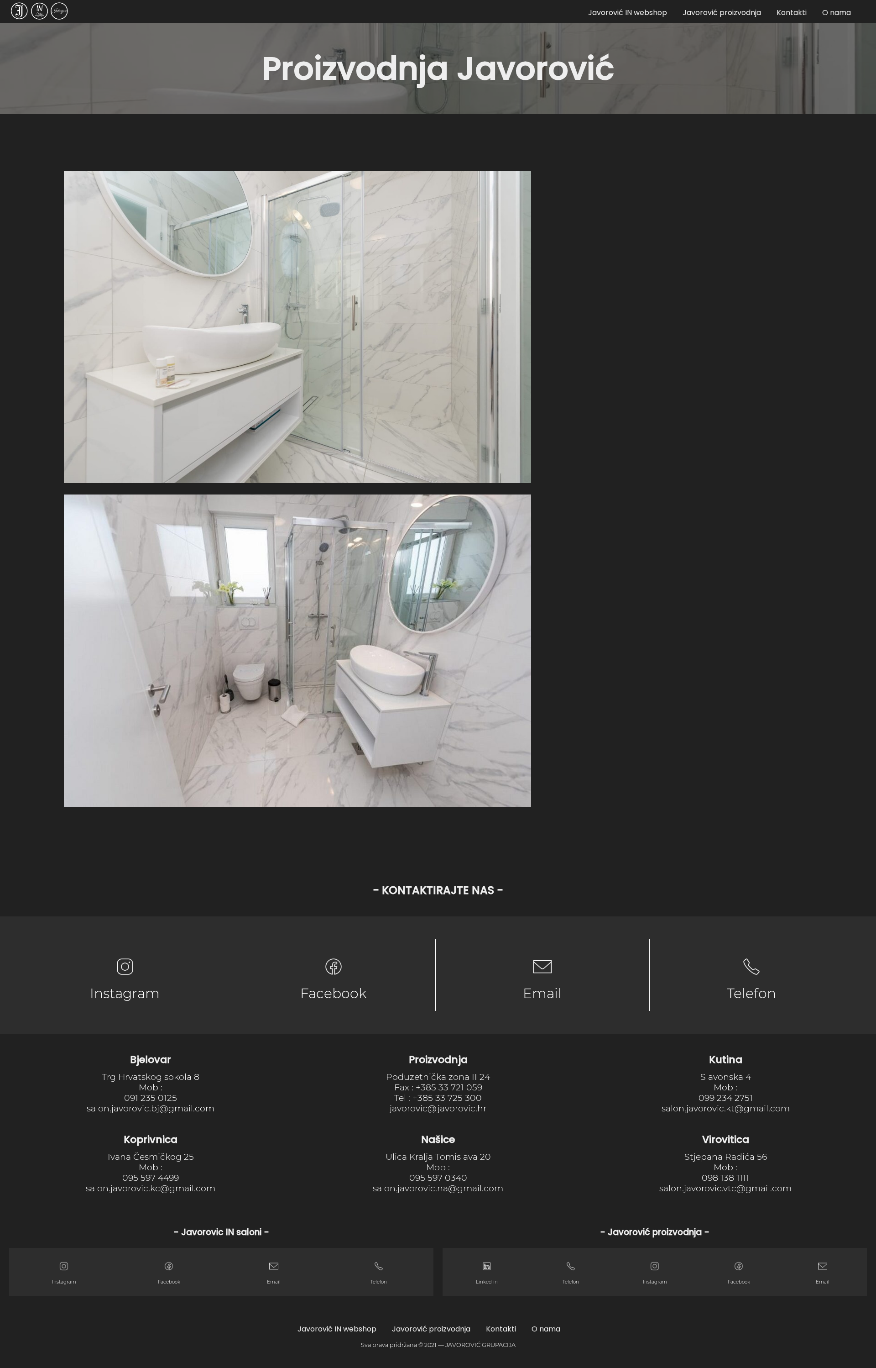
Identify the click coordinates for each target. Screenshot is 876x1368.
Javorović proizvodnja (722, 12)
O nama (836, 12)
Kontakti (792, 12)
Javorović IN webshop (627, 12)
